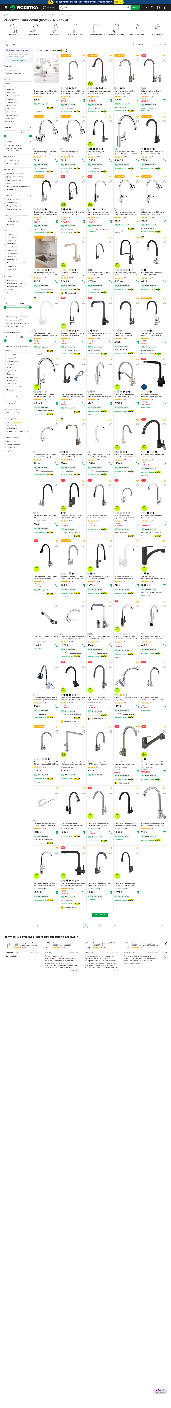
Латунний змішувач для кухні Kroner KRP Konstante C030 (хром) (45, 825)
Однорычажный (15, 180)
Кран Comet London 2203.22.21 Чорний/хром (46, 638)
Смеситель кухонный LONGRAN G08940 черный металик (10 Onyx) (153, 763)
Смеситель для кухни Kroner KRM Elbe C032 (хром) (45, 456)
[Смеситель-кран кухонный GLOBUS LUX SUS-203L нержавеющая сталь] (48, 945)
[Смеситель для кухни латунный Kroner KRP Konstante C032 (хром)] (73, 616)
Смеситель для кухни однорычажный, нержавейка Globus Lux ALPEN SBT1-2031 (98, 153)
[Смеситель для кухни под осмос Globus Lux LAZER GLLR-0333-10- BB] (73, 677)
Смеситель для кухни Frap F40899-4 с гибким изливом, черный (125, 825)
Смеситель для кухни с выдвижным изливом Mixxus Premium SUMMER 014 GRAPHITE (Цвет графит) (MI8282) (98, 699)
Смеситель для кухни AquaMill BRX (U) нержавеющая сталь (152, 824)
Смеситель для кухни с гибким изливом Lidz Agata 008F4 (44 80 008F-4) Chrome (126, 213)
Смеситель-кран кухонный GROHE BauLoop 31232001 (44, 395)
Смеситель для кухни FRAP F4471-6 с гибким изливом (124, 884)
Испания (12, 377)
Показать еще (9, 122)
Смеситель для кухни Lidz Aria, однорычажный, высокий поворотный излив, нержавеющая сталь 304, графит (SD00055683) (99, 885)
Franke (11, 93)
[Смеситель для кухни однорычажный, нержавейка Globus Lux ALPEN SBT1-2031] (99, 131)
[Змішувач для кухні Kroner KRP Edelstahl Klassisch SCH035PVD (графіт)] (46, 741)
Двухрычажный (15, 177)
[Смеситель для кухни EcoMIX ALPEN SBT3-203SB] (153, 252)
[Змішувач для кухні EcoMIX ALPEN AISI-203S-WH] (153, 70)
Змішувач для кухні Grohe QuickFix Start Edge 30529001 (125, 153)
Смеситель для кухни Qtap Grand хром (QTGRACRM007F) (99, 213)
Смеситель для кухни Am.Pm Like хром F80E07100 (152, 517)
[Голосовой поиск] (128, 7)
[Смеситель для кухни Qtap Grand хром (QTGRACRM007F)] (99, 191)
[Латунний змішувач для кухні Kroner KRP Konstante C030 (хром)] (46, 803)
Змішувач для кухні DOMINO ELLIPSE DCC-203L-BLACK (152, 334)
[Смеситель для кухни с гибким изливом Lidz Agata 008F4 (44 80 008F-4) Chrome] (126, 191)
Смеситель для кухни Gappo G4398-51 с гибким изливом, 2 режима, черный (125, 274)
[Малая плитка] (165, 44)
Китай (11, 383)
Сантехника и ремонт (15, 15)
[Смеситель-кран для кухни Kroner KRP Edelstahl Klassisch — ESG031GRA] (126, 434)
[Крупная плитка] (160, 44)
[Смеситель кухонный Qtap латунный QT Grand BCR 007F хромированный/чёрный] (126, 616)
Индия (10, 374)
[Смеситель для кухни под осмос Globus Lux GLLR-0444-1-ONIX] (73, 862)
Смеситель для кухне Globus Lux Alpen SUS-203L (71, 456)
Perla (10, 118)
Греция (10, 364)
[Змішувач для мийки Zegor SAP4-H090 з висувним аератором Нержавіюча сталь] (99, 495)
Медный (12, 260)
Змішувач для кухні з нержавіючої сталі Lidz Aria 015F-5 (99, 396)
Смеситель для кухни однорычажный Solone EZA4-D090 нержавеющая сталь (152, 699)
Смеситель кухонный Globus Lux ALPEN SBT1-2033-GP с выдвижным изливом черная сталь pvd (99, 578)
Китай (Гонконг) (14, 387)
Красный (12, 256)
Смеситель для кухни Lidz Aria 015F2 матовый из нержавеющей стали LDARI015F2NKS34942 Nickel (153, 638)
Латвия (10, 390)
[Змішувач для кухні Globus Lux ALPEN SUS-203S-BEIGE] (73, 313)
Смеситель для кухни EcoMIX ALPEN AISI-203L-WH (98, 638)
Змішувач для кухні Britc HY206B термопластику (123, 577)
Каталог (50, 7)
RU (143, 7)
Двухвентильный (15, 174)
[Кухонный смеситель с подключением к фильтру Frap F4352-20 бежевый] (73, 252)
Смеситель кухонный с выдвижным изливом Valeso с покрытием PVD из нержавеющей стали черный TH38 (72, 825)
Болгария (11, 358)
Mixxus (12, 112)
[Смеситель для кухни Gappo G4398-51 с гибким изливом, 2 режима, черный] (126, 252)
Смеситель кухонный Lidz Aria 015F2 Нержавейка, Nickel (45, 92)
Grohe (11, 89)
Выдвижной (13, 199)
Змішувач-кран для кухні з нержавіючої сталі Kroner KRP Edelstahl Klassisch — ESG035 (45, 274)
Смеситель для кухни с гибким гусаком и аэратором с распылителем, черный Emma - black (45, 578)
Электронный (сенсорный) (18, 186)
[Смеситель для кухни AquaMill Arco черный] (153, 434)
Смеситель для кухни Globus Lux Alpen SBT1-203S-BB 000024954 (152, 153)
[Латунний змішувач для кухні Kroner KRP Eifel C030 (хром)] (99, 434)
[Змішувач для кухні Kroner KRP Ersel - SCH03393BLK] (73, 191)
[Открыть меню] (6, 7)
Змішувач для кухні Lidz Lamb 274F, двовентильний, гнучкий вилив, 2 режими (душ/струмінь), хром (45, 153)
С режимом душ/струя (17, 317)
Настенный (13, 164)
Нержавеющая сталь (17, 263)
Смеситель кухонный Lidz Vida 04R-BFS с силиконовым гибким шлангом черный (46, 213)
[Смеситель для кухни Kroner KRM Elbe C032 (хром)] (46, 434)
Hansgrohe (13, 96)
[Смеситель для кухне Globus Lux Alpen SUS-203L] (73, 434)
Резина (10, 290)
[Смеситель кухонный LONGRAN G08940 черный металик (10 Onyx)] (153, 741)
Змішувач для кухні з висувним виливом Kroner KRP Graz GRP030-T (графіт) (99, 274)
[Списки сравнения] (158, 7)
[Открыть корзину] (165, 7)
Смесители (56, 15)
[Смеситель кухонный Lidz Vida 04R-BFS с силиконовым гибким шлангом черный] (46, 191)
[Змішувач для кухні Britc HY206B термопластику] (126, 555)
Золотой (12, 250)
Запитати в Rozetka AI (18, 60)
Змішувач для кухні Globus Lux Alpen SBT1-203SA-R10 (99, 92)
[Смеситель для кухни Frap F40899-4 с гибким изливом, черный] (126, 803)
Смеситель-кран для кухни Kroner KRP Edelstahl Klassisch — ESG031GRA (126, 456)
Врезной (13, 161)
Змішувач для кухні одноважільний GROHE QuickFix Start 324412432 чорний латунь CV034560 (153, 578)
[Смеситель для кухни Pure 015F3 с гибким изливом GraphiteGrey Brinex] (99, 741)
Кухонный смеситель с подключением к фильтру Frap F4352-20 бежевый (72, 274)
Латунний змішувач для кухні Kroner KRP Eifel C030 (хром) (98, 456)
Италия (12, 380)
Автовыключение (14, 320)
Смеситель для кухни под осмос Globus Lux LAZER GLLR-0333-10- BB (73, 699)
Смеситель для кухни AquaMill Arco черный (152, 456)
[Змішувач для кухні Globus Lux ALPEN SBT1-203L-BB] (99, 313)
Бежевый (12, 234)
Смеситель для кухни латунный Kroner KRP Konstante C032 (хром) (73, 638)
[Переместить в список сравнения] (57, 61)
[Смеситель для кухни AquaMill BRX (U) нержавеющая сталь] (153, 803)
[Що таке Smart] (66, 50)
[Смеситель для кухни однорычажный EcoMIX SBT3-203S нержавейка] (126, 313)
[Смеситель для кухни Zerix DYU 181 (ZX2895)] (126, 677)
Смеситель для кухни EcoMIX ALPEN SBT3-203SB (152, 274)
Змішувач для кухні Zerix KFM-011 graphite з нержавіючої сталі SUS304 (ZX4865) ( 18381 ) (73, 763)
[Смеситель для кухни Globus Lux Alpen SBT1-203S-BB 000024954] (153, 131)
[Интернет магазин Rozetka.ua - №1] (24, 7)
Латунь (12, 280)
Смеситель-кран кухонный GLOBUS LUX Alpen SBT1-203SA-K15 (144, 944)
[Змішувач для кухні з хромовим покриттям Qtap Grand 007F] (46, 862)
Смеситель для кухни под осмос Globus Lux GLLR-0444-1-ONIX (73, 884)
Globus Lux (13, 115)
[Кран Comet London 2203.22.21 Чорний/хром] (46, 616)
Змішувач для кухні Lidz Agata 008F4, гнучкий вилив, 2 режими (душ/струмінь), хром (152, 213)
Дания (10, 367)
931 (114, 925)
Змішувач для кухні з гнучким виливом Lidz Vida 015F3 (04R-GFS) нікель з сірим (72, 578)
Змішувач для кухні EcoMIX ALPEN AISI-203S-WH (151, 92)
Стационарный (14, 209)
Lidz (10, 109)
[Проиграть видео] (164, 448)
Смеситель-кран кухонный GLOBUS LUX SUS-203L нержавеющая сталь (63, 944)
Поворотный (14, 206)
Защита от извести (15, 326)
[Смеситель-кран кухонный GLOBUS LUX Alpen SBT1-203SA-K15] (127, 945)
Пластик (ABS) (14, 286)
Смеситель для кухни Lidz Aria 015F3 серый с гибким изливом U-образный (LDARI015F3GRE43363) (72, 92)
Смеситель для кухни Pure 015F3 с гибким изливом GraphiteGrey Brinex (97, 763)
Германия (12, 361)
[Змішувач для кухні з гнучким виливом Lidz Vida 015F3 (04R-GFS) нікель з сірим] (73, 555)
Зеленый (12, 247)
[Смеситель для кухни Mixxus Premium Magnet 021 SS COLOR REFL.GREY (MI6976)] (126, 374)
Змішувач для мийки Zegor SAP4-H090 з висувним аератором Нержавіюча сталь (98, 517)
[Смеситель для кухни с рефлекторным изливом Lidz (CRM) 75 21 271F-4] (73, 131)
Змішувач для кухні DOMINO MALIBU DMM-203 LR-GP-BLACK (71, 517)
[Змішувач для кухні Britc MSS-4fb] (46, 495)
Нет (10, 224)
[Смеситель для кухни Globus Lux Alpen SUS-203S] (126, 70)
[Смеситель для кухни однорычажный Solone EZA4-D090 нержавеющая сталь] (153, 677)
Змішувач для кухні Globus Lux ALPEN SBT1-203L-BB (99, 334)
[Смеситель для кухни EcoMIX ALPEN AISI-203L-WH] (99, 616)
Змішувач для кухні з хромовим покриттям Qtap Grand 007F (45, 884)
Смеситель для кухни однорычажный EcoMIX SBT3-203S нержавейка (125, 335)
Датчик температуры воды (18, 323)
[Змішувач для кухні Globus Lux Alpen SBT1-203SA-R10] (99, 70)
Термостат (12, 183)
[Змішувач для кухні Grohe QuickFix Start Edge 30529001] (126, 131)
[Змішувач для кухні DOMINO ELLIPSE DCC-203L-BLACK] (153, 313)
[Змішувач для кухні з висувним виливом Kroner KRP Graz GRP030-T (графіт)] (99, 252)
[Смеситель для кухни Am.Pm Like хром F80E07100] (153, 495)
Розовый (11, 266)
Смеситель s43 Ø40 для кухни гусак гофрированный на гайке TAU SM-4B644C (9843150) (46, 699)
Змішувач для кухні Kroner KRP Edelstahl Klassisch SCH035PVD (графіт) (46, 763)
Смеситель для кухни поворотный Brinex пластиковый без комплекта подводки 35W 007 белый (46, 335)
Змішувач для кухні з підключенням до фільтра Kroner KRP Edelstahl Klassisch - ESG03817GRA (126, 517)
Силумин (12, 293)
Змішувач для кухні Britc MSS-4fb (45, 517)
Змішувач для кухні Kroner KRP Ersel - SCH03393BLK (73, 213)
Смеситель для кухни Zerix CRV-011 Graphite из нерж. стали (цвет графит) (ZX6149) (99, 825)
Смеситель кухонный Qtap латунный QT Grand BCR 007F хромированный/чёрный (125, 638)
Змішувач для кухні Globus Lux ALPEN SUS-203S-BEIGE (72, 334)
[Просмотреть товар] (61, 88)
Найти (135, 7)
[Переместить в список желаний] (57, 56)
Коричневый (13, 253)
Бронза (11, 240)
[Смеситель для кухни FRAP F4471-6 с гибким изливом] (126, 862)
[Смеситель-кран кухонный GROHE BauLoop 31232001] (46, 374)
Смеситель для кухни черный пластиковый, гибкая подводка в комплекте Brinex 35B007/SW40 (73, 396)
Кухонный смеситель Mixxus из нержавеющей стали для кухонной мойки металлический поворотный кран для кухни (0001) (126, 763)
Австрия (11, 355)
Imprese (12, 102)
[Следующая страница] (162, 925)
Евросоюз (11, 371)
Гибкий (12, 203)
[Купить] (57, 100)
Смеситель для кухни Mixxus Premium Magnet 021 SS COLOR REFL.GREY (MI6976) (126, 396)
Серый (11, 269)
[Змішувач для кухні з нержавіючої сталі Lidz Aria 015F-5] (99, 374)
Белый (11, 237)
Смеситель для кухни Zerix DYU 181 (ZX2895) (126, 699)
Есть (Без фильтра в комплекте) (14, 220)
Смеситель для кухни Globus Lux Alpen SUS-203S (125, 92)
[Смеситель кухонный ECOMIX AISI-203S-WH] (87, 945)
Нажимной (12, 190)
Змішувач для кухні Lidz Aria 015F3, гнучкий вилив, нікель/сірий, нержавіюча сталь (25, 944)
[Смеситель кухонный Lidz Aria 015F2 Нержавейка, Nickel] (46, 70)
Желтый (11, 244)
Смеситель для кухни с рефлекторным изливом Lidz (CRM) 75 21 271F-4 (72, 153)
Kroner (11, 99)
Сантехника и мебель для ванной (37, 15)
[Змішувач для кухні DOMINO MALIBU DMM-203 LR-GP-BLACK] (73, 495)
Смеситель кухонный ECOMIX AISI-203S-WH (104, 944)
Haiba (11, 105)
